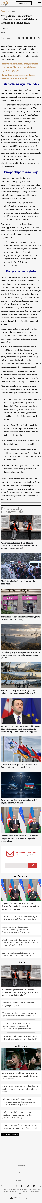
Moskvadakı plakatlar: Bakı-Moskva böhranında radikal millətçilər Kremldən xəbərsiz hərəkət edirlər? (19, 545)
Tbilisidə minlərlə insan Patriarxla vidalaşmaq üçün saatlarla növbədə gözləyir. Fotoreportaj (17, 1115)
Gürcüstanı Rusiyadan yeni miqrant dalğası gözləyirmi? (20, 582)
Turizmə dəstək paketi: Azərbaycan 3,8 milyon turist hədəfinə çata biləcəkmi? (18, 691)
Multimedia (21, 1046)
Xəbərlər (21, 962)
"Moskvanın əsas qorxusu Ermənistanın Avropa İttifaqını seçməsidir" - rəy (19, 765)
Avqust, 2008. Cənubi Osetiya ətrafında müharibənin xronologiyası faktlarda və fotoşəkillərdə (20, 1076)
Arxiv (4, 11)
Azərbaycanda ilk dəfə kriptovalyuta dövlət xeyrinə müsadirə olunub (20, 801)
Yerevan (4, 33)
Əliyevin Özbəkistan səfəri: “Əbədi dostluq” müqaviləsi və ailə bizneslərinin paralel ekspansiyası (20, 838)
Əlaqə (21, 1173)
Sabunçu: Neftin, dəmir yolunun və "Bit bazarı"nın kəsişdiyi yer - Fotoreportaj (20, 1126)
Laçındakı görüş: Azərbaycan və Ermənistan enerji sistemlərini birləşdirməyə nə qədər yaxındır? (20, 655)
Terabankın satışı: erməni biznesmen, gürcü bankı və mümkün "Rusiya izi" (20, 618)
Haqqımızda (21, 1165)
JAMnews (4, 29)
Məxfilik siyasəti (21, 1181)
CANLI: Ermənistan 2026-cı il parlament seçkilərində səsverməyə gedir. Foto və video (20, 1089)
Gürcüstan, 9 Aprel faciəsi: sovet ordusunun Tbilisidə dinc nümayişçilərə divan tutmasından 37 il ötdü (19, 1102)
